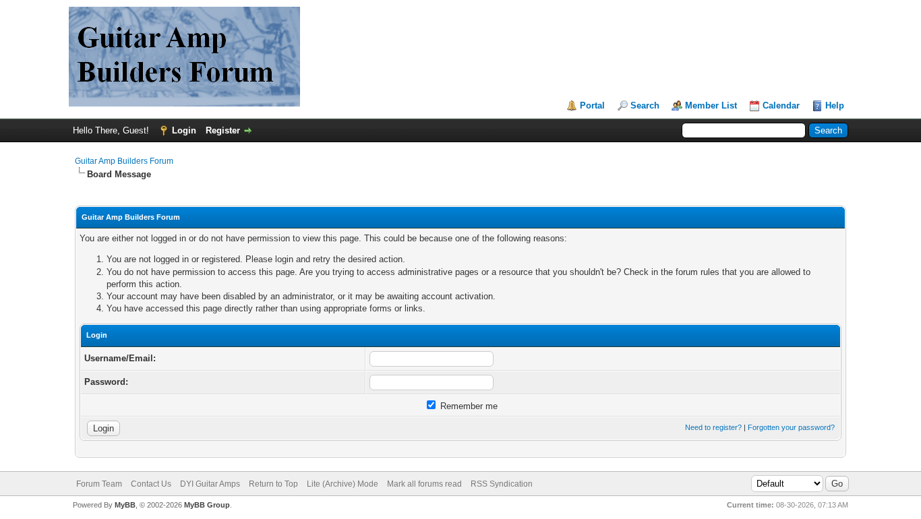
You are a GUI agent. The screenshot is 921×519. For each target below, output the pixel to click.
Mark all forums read (424, 484)
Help (834, 105)
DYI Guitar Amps (210, 484)
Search (644, 105)
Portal (592, 105)
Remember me (468, 406)
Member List (711, 105)
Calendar (781, 105)
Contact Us (151, 484)
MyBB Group (207, 505)
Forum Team (99, 484)
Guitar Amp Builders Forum (124, 161)
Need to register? (713, 427)
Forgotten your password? (791, 427)
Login (184, 130)
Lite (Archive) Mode (342, 484)
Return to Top (273, 484)
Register (223, 130)
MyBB (125, 505)
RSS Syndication (502, 484)
